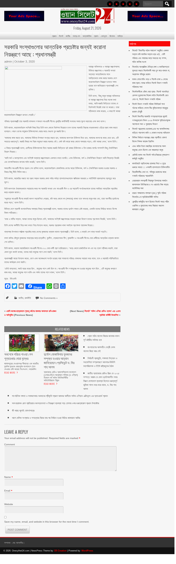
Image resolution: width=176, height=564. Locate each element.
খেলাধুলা (104, 36)
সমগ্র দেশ (76, 36)
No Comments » (49, 298)
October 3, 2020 (24, 61)
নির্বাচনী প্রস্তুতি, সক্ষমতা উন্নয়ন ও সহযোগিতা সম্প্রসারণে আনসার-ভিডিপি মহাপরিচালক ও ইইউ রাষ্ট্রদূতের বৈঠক (100, 362)
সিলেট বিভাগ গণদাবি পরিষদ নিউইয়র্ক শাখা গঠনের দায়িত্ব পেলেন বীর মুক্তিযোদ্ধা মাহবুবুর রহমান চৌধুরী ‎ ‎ (150, 108)
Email (7, 490)
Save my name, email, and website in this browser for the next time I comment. (46, 521)
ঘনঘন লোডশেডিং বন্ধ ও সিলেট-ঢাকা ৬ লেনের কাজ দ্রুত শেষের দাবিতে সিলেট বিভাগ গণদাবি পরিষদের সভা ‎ (150, 83)
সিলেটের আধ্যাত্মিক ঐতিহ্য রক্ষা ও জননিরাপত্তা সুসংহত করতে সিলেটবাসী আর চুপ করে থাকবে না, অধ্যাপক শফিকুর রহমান (151, 70)
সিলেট (61, 36)
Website (8, 504)
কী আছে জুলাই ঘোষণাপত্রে (23, 410)
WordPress (87, 550)
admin (8, 61)
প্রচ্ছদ (54, 36)
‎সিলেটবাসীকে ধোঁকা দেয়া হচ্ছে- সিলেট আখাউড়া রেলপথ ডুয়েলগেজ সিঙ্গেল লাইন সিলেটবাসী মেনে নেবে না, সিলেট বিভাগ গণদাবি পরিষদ (150, 95)
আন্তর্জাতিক (87, 36)
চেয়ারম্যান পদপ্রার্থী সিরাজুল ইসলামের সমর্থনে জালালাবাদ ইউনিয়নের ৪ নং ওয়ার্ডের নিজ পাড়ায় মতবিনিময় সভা (150, 184)
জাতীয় (68, 36)
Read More (9, 372)
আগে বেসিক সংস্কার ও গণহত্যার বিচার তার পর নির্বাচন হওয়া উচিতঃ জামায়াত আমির (46, 417)
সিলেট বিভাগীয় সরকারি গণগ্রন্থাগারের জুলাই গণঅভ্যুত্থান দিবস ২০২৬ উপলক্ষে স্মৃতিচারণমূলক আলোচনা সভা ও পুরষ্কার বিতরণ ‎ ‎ (151, 120)
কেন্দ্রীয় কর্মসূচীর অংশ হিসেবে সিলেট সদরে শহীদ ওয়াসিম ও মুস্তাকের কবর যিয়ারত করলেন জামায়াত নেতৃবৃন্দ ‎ (150, 205)
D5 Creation (60, 550)
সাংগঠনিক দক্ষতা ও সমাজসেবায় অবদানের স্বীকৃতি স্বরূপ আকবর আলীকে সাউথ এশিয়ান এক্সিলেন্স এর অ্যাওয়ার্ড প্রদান (60, 395)
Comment (9, 444)
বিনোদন (112, 36)
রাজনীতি (28, 298)
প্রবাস (96, 36)
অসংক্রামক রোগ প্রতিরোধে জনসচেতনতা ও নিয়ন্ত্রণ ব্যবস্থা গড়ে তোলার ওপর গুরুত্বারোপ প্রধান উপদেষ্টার (55, 403)
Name (7, 477)
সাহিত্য (120, 36)
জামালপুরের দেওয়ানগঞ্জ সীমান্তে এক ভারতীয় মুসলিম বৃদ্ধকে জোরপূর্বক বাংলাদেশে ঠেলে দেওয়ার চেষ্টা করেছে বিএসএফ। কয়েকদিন (21, 366)
